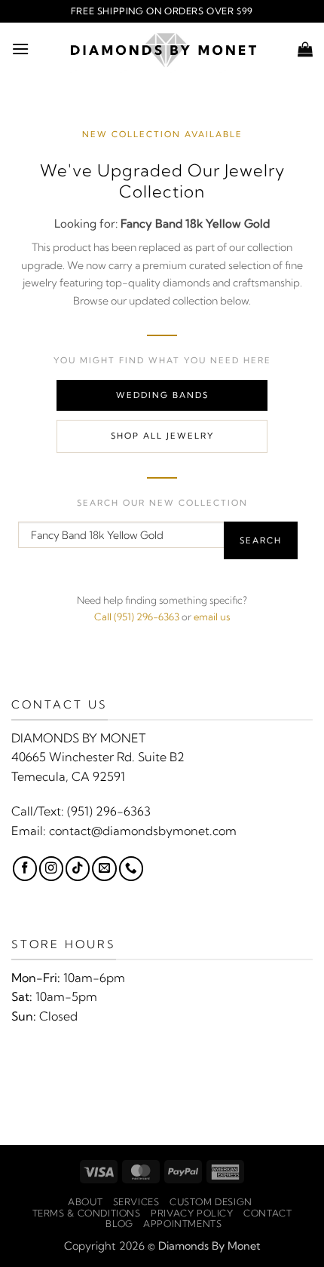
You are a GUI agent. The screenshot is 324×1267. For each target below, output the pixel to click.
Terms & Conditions (86, 1213)
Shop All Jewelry (162, 435)
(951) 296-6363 (109, 811)
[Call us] (131, 868)
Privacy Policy (192, 1213)
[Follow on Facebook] (25, 868)
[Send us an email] (104, 868)
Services (136, 1201)
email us (212, 617)
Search (261, 540)
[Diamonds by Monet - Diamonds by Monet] (163, 49)
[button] (20, 48)
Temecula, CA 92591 (68, 776)
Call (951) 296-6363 (136, 617)
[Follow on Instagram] (51, 868)
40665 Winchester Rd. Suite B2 (98, 756)
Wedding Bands (162, 395)
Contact (267, 1213)
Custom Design (211, 1201)
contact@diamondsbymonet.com (143, 830)
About (85, 1201)
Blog (119, 1223)
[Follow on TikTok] (78, 868)
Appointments (182, 1223)
